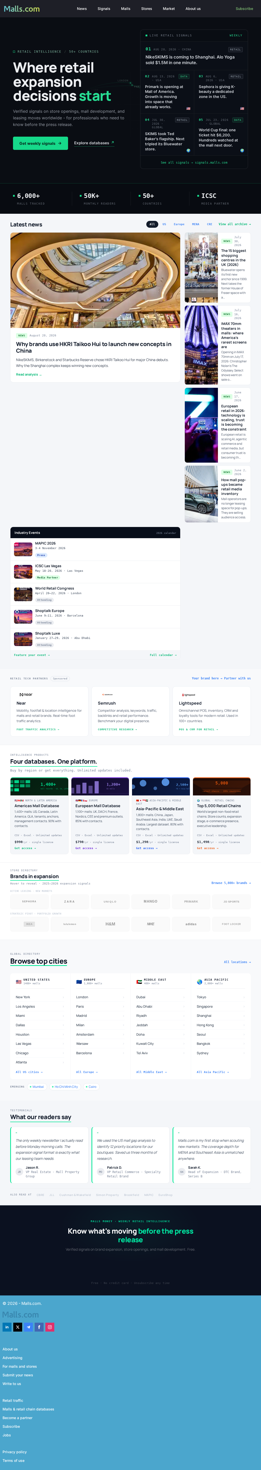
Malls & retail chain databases (28, 1409)
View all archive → (235, 224)
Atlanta (40, 1062)
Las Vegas (40, 1043)
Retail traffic (13, 1400)
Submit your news (18, 1375)
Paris (100, 1006)
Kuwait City (160, 1043)
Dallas (40, 1024)
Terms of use (13, 1460)
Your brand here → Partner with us (221, 678)
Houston (40, 1034)
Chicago (40, 1052)
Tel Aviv (160, 1052)
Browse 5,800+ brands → (231, 883)
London (100, 997)
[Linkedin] (7, 1327)
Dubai (160, 997)
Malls (125, 8)
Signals (104, 8)
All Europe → (87, 1072)
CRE (209, 224)
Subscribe (244, 8)
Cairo (92, 1086)
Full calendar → (163, 655)
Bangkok (221, 1043)
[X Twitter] (17, 1327)
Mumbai (38, 1086)
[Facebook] (39, 1327)
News (82, 8)
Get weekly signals (40, 143)
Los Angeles (40, 1006)
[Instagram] (49, 1327)
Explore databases (94, 142)
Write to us (12, 1383)
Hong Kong (221, 1024)
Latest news (26, 224)
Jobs (7, 1435)
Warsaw (100, 1043)
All (152, 224)
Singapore (221, 1006)
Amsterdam (100, 1034)
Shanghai (221, 1015)
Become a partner (17, 1418)
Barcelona (100, 1052)
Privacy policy (15, 1452)
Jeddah (160, 1024)
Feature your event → (32, 655)
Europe (179, 224)
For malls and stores (20, 1366)
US (164, 224)
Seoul (221, 1034)
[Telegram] (28, 1327)
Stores (146, 8)
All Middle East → (151, 1072)
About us (193, 8)
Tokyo (221, 997)
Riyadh (160, 1015)
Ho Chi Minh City (66, 1086)
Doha (160, 1034)
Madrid (100, 1015)
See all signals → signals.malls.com (194, 162)
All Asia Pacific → (213, 1072)
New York (40, 997)
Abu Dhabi (160, 1006)
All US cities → (29, 1072)
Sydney (221, 1052)
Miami (40, 1015)
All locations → (237, 962)
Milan (100, 1024)
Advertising (12, 1357)
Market (169, 8)
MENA (195, 224)
